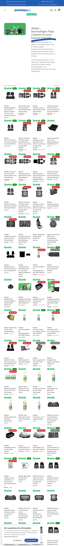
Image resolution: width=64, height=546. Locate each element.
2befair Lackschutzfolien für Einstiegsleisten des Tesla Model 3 (38, 268)
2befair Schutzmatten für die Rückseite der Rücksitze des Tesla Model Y (24, 238)
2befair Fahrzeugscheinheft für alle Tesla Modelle (39, 361)
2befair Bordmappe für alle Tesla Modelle (24, 360)
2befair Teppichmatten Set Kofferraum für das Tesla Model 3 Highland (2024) (24, 269)
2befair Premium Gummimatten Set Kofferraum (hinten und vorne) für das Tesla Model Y (24, 142)
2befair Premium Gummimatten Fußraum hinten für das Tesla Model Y (53, 419)
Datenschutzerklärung (11, 536)
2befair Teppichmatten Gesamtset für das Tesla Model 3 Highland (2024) (39, 175)
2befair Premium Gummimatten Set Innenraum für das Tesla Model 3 (53, 174)
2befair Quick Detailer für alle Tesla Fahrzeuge (24, 388)
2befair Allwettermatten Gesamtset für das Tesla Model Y (39, 108)
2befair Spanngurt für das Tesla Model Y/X (24, 478)
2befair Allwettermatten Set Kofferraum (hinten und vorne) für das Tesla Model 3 (39, 206)
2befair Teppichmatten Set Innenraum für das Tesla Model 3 (10, 267)
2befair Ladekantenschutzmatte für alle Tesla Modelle (10, 237)
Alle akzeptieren (31, 540)
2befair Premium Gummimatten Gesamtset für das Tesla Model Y (24, 108)
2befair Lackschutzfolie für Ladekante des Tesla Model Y (53, 330)
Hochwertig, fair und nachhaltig (49, 4)
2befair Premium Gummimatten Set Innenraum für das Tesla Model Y (53, 108)
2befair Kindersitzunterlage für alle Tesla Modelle (53, 267)
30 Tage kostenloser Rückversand (17, 4)
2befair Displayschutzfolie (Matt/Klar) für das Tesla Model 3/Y (24, 300)
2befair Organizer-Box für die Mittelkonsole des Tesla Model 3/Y (53, 141)
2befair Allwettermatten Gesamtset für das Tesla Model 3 (24, 174)
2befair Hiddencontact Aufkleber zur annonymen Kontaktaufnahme (10, 480)
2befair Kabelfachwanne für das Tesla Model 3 (38, 300)
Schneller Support (48, 1)
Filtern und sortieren (11, 85)
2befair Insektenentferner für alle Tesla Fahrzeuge (39, 389)
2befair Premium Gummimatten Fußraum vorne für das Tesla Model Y (38, 479)
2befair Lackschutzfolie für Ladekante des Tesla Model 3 (39, 330)
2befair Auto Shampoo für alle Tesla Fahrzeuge (24, 417)
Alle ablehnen (17, 540)
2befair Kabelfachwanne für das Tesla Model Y (10, 448)
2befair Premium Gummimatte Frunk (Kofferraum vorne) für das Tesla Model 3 (24, 513)
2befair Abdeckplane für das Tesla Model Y (24, 447)
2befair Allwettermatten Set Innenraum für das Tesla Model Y (10, 141)
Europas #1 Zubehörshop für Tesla (17, 1)
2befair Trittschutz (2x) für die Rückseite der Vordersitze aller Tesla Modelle (53, 238)
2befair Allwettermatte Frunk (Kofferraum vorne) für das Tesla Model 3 (38, 513)
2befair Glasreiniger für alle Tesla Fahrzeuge (52, 389)
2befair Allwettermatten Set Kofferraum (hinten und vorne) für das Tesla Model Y (39, 142)
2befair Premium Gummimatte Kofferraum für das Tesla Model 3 (53, 511)
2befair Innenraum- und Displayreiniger (38, 417)
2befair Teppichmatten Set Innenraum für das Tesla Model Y (10, 361)
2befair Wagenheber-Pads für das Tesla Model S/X (53, 361)
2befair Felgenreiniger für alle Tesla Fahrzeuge (10, 418)
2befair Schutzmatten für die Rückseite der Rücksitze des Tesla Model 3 (53, 449)
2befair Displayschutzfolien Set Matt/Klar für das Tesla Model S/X (53, 301)
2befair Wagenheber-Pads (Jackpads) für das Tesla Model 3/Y (9, 301)
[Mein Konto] (55, 10)
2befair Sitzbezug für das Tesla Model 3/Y (39, 236)
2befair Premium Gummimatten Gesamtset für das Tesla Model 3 (10, 174)
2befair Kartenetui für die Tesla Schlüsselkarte (10, 329)
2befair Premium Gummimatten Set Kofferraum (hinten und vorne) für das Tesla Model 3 (24, 206)
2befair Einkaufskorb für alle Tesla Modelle (53, 204)
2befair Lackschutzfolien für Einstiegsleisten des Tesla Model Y (24, 331)
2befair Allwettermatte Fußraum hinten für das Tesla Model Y (9, 512)
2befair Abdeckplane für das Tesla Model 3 (38, 447)
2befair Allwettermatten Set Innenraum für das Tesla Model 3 (10, 205)
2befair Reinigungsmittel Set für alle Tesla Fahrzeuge (10, 389)
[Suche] (51, 10)
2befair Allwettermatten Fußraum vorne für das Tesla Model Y (53, 479)
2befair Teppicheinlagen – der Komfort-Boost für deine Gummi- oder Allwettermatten (10, 110)
